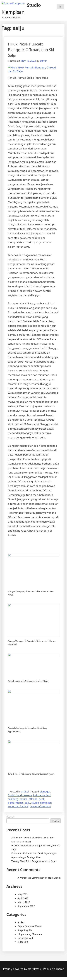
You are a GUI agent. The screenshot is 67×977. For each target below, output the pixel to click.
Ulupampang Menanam (30, 934)
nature (23, 799)
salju (27, 802)
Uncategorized (25, 937)
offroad (33, 799)
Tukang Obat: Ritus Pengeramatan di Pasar (33, 861)
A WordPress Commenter (31, 877)
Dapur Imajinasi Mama (30, 926)
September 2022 (26, 906)
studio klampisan (41, 802)
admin (43, 60)
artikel (25, 791)
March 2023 (24, 902)
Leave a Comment (40, 806)
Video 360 (23, 941)
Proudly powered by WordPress (22, 969)
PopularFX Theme (53, 969)
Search (10, 816)
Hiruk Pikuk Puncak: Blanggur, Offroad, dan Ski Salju (31, 49)
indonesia (39, 795)
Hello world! (54, 877)
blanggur (45, 791)
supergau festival (18, 806)
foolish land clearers (20, 795)
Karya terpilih (25, 930)
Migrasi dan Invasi (21, 841)
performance (16, 802)
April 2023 (23, 898)
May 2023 (23, 894)
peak (42, 799)
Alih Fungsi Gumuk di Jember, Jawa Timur (33, 837)
